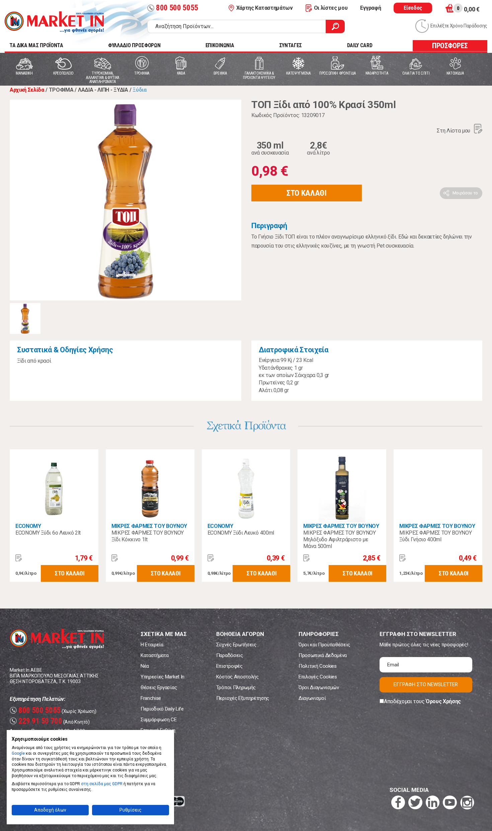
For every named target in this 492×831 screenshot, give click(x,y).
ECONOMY (28, 526)
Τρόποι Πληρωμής (236, 687)
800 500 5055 (173, 7)
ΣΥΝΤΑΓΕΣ (290, 45)
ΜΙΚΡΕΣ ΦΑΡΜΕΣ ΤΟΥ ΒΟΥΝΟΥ (149, 526)
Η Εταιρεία (152, 645)
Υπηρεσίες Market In (162, 677)
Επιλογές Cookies (318, 677)
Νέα (145, 666)
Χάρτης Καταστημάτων (264, 8)
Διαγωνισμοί (312, 698)
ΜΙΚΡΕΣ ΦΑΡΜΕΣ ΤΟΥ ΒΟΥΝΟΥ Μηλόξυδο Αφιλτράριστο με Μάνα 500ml (339, 539)
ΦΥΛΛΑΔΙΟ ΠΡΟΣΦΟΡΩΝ (134, 45)
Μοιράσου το (465, 192)
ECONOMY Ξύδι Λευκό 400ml (241, 533)
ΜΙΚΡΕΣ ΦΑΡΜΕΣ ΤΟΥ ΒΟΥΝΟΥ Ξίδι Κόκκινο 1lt (147, 536)
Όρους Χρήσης (443, 701)
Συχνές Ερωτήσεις (236, 645)
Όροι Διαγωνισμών (319, 687)
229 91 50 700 (36, 721)
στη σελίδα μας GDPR (101, 783)
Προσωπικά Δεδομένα (323, 655)
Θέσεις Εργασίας (159, 687)
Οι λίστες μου (331, 8)
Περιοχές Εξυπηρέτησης (242, 698)
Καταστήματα (154, 655)
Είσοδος (413, 8)
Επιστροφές (229, 666)
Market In (54, 22)
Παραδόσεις (229, 655)
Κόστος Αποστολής (237, 677)
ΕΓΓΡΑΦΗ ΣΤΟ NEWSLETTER (426, 684)
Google (18, 753)
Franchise (151, 698)
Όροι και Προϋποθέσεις (324, 645)
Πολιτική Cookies (318, 666)
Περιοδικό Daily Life (162, 709)
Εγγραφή (370, 8)
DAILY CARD (360, 45)
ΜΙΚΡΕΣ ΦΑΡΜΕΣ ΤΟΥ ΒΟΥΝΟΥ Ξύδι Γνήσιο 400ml (435, 536)
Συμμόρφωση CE (159, 720)
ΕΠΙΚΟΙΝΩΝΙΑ (220, 45)
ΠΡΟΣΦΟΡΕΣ (450, 45)
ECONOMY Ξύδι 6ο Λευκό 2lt (48, 533)
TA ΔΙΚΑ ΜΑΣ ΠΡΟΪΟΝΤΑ (36, 45)
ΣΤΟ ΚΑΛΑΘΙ (306, 193)
